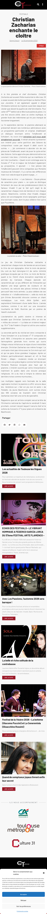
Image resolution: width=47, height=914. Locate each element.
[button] (44, 873)
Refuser (23, 900)
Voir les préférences (23, 906)
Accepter (23, 894)
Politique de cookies (22, 911)
